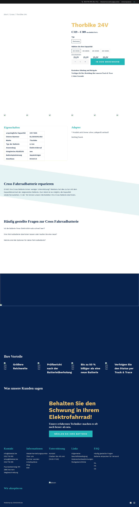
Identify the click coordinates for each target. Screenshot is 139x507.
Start (6, 14)
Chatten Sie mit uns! (57, 456)
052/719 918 (8, 462)
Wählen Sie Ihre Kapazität (82, 47)
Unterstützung (77, 7)
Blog (28, 465)
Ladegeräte (33, 7)
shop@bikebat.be (11, 459)
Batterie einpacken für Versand (106, 456)
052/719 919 (8, 456)
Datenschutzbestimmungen (82, 459)
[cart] (134, 7)
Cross (12, 14)
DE (134, 2)
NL (95, 463)
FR (95, 466)
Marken (46, 7)
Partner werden (32, 459)
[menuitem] (90, 1)
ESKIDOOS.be (18, 503)
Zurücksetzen (76, 55)
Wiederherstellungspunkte (109, 2)
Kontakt (52, 454)
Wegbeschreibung (11, 472)
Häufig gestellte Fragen (103, 454)
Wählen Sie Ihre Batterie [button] (70, 434)
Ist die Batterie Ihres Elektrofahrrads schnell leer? (24, 228)
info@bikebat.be (10, 454)
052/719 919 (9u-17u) (91, 1)
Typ (72, 37)
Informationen (60, 7)
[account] (131, 7)
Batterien (19, 7)
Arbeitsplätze (126, 2)
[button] (128, 7)
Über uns (30, 456)
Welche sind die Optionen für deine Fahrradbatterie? (25, 240)
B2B (90, 7)
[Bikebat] (6, 7)
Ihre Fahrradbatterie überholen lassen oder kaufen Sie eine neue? (30, 234)
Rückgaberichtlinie (78, 462)
